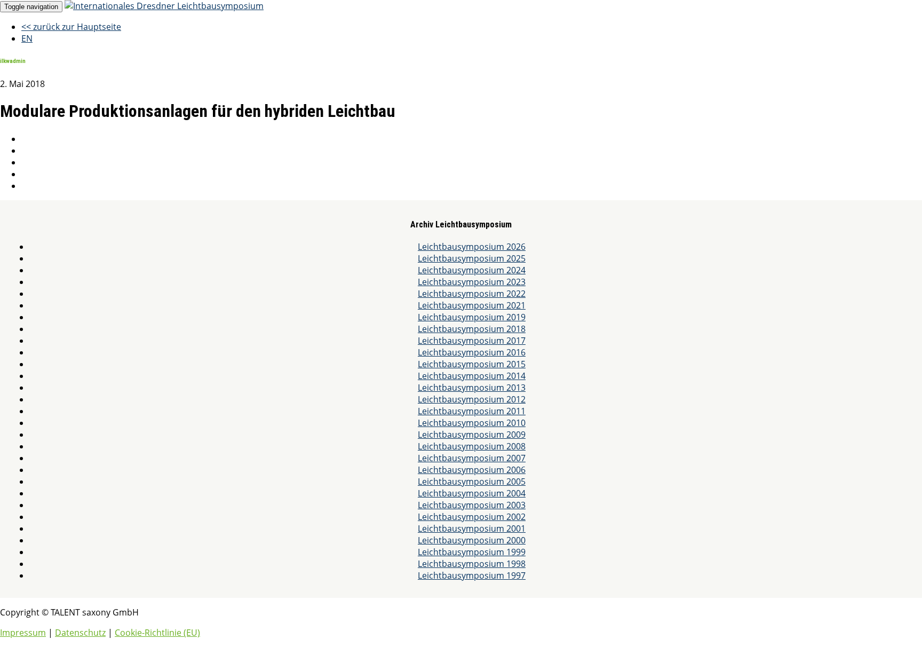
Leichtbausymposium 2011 (472, 411)
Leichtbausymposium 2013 (472, 387)
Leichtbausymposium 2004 (472, 493)
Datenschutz (80, 632)
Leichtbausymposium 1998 (472, 564)
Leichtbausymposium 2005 (472, 481)
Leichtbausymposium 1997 (472, 575)
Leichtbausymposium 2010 (472, 423)
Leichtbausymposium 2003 (472, 505)
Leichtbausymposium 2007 (472, 458)
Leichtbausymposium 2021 (472, 305)
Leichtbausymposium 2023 (472, 282)
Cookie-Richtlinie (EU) (157, 632)
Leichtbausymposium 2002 (472, 517)
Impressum (23, 632)
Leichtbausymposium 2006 (472, 470)
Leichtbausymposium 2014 (472, 376)
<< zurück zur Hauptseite (71, 27)
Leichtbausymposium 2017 (472, 340)
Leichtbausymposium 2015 (472, 364)
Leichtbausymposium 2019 (472, 317)
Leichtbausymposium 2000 (472, 540)
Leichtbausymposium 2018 (472, 329)
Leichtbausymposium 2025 (472, 258)
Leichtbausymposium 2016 (472, 352)
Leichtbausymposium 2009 (472, 434)
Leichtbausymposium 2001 (472, 528)
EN (27, 38)
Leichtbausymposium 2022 (472, 293)
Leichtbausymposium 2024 (472, 270)
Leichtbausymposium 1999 (472, 552)
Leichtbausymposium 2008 (472, 446)
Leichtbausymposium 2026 (472, 247)
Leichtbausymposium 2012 (472, 399)
